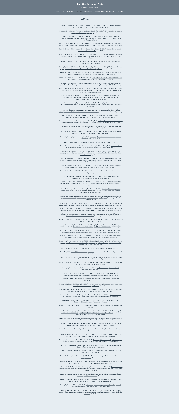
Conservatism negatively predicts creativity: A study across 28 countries (85, 105)
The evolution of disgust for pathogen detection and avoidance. (92, 227)
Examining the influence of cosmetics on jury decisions (97, 248)
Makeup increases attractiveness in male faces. (98, 142)
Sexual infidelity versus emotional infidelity (87, 278)
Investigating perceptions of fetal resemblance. (107, 61)
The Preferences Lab (89, 4)
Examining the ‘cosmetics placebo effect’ (110, 305)
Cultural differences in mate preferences (82, 252)
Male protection (90, 329)
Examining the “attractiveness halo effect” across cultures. (99, 171)
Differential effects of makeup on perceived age (81, 325)
